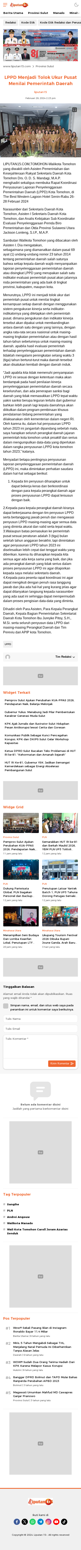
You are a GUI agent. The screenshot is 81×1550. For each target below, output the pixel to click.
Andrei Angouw (18, 1217)
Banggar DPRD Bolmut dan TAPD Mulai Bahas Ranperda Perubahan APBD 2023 (45, 1379)
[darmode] (76, 4)
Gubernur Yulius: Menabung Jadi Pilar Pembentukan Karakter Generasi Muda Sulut (40, 713)
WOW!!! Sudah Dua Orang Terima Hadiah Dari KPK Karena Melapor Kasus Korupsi (44, 1363)
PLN (10, 1210)
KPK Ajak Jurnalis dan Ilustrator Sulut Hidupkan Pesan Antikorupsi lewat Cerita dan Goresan (37, 725)
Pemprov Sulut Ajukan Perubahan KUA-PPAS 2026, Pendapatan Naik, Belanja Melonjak (39, 702)
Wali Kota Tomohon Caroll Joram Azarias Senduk (37, 1231)
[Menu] (4, 4)
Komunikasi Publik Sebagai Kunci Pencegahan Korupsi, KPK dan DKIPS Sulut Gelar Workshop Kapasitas (37, 739)
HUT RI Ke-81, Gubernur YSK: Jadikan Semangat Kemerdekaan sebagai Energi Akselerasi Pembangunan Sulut (37, 766)
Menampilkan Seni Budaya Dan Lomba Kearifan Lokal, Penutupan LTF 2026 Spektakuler (21, 940)
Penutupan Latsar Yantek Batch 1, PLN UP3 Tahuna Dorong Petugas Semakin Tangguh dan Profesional (59, 894)
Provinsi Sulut (45, 66)
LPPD (8, 644)
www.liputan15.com (17, 66)
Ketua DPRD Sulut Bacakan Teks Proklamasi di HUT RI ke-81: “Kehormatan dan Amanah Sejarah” (40, 752)
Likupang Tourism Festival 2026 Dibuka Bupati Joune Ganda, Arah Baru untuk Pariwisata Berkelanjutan (59, 942)
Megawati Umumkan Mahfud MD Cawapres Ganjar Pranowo (42, 1394)
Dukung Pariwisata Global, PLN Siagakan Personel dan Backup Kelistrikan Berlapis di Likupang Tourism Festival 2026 (20, 898)
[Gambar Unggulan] (40, 156)
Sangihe (13, 1204)
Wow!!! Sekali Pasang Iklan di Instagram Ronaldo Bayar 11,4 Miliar (39, 1329)
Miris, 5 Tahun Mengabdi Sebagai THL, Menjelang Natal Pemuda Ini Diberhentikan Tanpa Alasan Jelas (42, 1346)
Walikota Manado (20, 1223)
